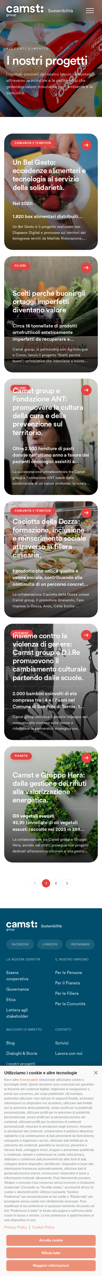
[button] (96, 1072)
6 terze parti (29, 1080)
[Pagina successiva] (67, 883)
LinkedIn (49, 944)
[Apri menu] (90, 10)
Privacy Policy (15, 1227)
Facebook (20, 944)
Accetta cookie (51, 1240)
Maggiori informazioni (51, 1265)
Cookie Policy (43, 1227)
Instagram (80, 944)
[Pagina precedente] (35, 883)
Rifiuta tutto (51, 1253)
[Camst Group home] (39, 10)
